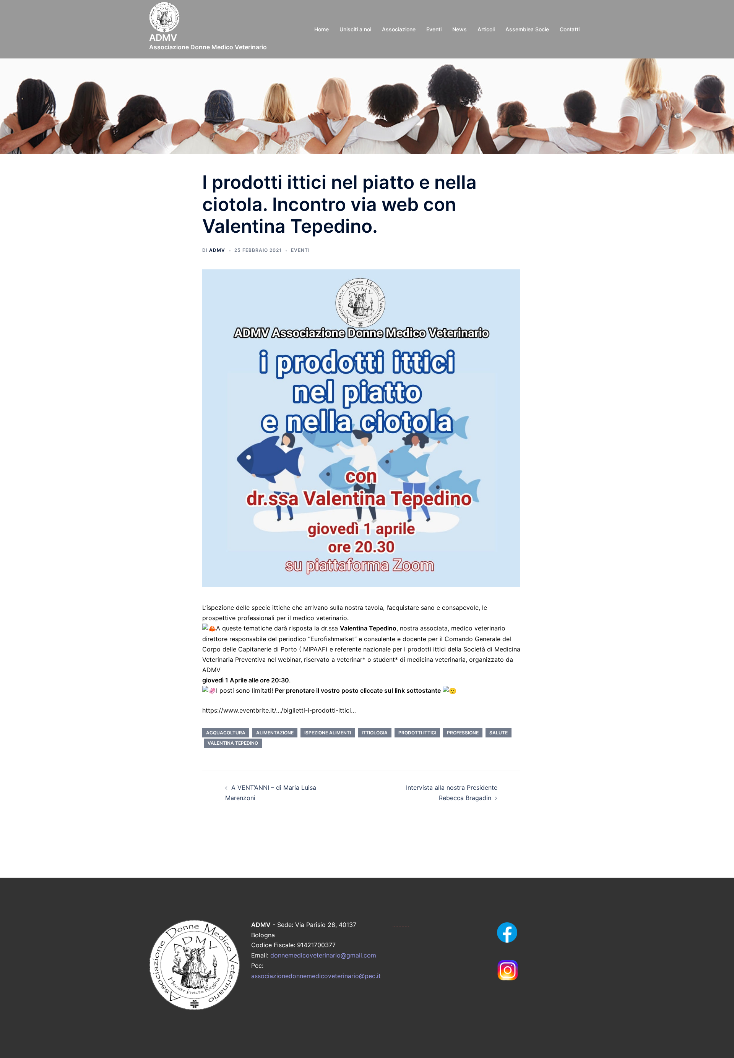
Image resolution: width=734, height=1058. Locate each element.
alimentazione (275, 733)
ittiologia (375, 733)
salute (498, 733)
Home (321, 29)
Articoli (486, 29)
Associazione (399, 29)
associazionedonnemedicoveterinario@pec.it (316, 976)
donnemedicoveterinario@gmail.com (323, 955)
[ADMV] (164, 19)
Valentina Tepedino (233, 743)
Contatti (570, 29)
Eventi (434, 29)
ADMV (217, 250)
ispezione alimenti (327, 733)
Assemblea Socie (527, 29)
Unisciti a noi (355, 29)
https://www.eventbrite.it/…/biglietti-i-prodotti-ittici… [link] (279, 710)
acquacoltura (225, 733)
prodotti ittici (417, 733)
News (459, 29)
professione (463, 733)
